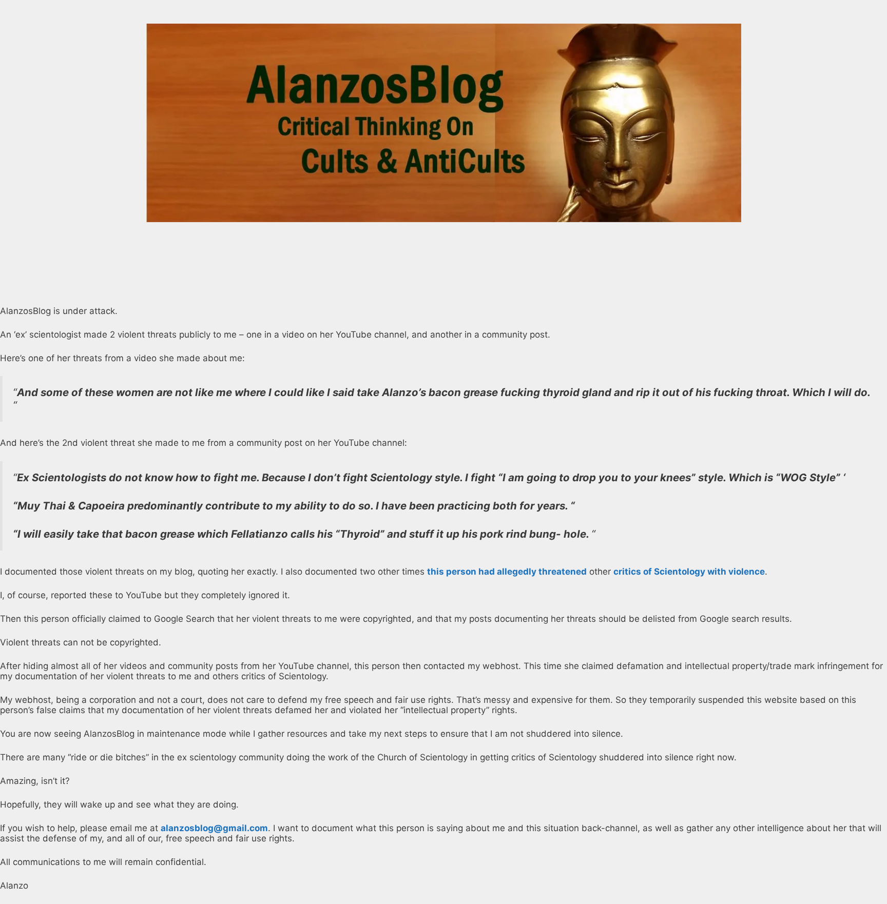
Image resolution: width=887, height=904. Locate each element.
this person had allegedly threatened (507, 571)
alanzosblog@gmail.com (214, 828)
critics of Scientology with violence (689, 571)
